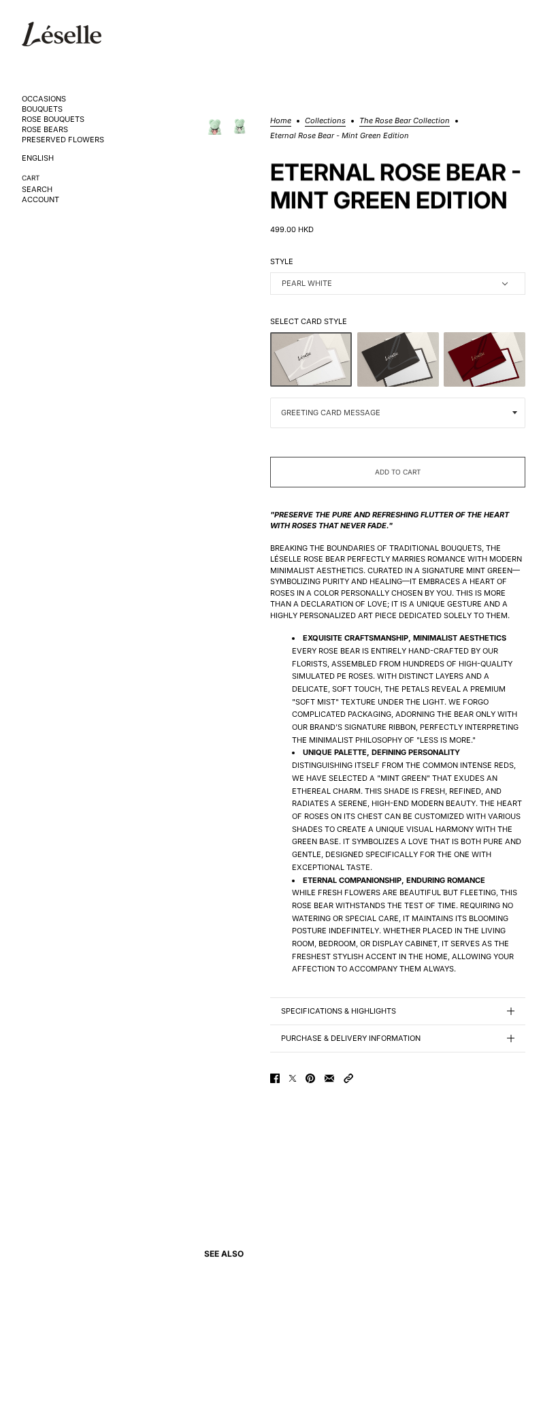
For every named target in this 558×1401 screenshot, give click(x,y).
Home (280, 121)
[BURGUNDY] (484, 359)
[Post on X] (292, 1078)
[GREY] (311, 359)
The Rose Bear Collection (404, 121)
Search (37, 189)
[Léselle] (61, 34)
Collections (325, 121)
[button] (348, 1078)
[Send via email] (329, 1078)
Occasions (44, 99)
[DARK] (398, 359)
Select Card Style (308, 321)
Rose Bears (45, 129)
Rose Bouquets (53, 119)
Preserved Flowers (63, 140)
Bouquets (42, 109)
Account (40, 200)
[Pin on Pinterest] (310, 1078)
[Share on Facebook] (274, 1078)
